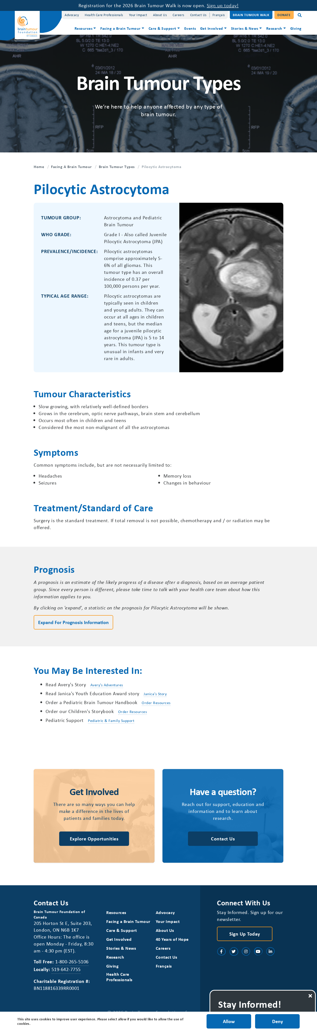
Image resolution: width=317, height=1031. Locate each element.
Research (274, 28)
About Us (160, 14)
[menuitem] (86, 29)
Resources (84, 28)
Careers (178, 14)
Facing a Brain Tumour (120, 28)
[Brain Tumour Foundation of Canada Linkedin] (270, 951)
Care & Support (162, 28)
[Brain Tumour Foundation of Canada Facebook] (221, 951)
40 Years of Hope (172, 939)
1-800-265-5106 (72, 961)
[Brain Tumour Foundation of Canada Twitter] (233, 951)
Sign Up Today (244, 933)
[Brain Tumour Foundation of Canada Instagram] (245, 951)
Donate (284, 14)
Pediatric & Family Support (111, 720)
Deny (277, 1021)
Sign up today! (222, 5)
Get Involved (211, 28)
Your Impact (138, 14)
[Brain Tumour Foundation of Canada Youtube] (258, 951)
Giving (296, 28)
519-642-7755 (66, 969)
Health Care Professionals (104, 14)
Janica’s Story (155, 693)
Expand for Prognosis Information (73, 622)
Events (190, 28)
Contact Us (198, 14)
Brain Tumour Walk (251, 14)
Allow (229, 1021)
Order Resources (156, 702)
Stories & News (244, 28)
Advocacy (72, 14)
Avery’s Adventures (106, 684)
